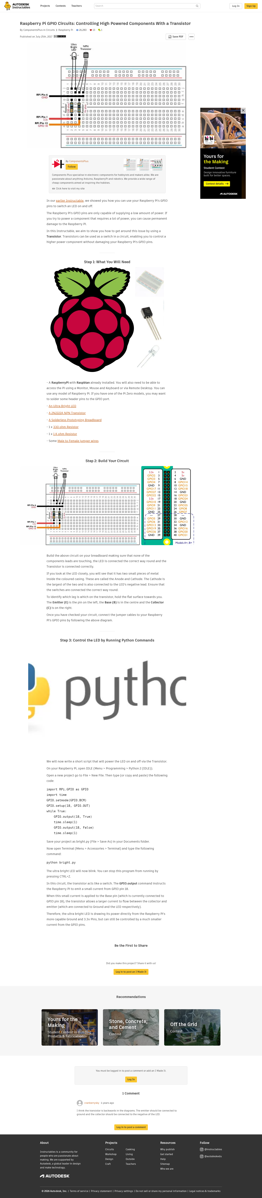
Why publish (167, 1149)
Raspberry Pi (65, 30)
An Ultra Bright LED (62, 406)
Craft (108, 1164)
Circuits (50, 30)
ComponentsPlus (33, 30)
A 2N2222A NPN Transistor (67, 413)
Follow (72, 166)
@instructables (213, 1149)
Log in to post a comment (131, 1127)
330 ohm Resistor (66, 427)
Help (163, 1159)
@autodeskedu (213, 1156)
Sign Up (251, 6)
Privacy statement (101, 1191)
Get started (166, 1154)
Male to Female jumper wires (78, 441)
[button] (191, 37)
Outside (130, 1159)
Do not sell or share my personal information (161, 1191)
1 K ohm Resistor (65, 434)
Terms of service (79, 1191)
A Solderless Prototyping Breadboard (75, 420)
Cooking (130, 1149)
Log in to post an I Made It (131, 972)
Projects (45, 6)
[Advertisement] (223, 153)
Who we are (166, 1169)
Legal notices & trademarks (204, 1191)
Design (109, 1159)
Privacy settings (123, 1191)
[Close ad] (243, 111)
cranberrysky (91, 1103)
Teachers (76, 6)
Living (129, 1154)
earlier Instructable (70, 201)
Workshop (111, 1154)
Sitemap (165, 1164)
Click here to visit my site (70, 188)
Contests (61, 6)
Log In (236, 6)
